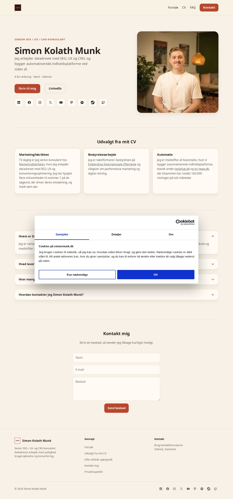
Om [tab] (171, 234)
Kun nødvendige (77, 274)
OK (156, 274)
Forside (173, 7)
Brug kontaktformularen (168, 445)
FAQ (193, 7)
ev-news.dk (201, 169)
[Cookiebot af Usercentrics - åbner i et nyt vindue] (178, 222)
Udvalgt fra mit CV (95, 453)
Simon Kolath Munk (36, 441)
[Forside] (18, 7)
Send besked (117, 408)
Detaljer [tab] (117, 234)
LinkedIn (55, 88)
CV (184, 7)
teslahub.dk (182, 169)
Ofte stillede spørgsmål (98, 459)
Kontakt (209, 7)
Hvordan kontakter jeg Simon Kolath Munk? (51, 295)
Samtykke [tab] (62, 234)
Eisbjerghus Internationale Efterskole (112, 164)
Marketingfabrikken (32, 164)
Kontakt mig (91, 465)
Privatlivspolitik (93, 471)
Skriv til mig (27, 88)
